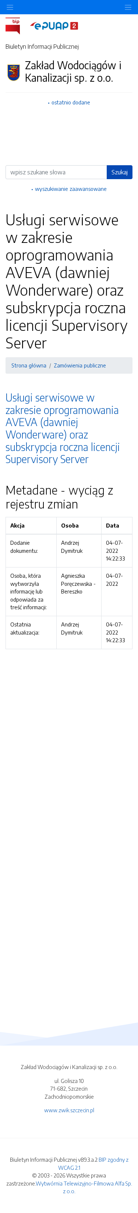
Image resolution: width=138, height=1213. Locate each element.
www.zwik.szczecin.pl (69, 1110)
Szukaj (120, 172)
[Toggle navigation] (128, 7)
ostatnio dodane (71, 102)
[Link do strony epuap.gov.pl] (54, 25)
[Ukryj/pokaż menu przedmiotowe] (10, 7)
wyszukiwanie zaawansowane (71, 188)
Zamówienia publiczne (80, 365)
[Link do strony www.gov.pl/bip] (17, 25)
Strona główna (28, 365)
